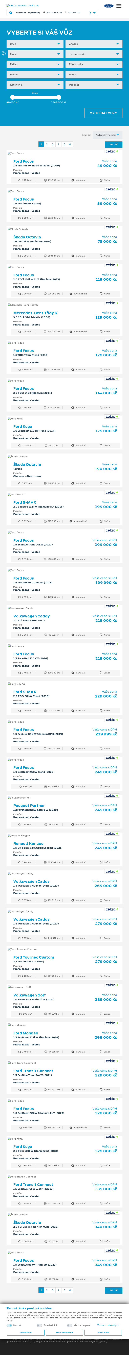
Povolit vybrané (64, 1332)
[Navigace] (119, 6)
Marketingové (82, 1325)
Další (114, 144)
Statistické (50, 1325)
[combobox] (35, 44)
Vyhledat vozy (103, 113)
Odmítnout (26, 1332)
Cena (35, 93)
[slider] (12, 97)
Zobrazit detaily (107, 1325)
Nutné (17, 1325)
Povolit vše (103, 1332)
